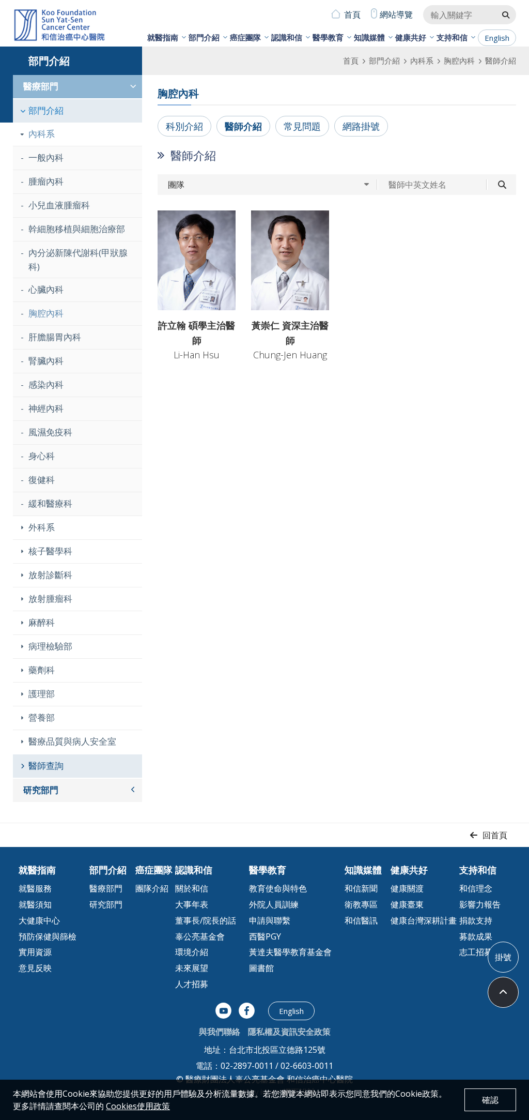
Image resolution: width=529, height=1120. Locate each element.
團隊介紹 (151, 888)
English (497, 38)
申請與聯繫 (269, 920)
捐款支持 (475, 920)
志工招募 (475, 952)
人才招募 (191, 984)
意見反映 (35, 968)
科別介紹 (184, 126)
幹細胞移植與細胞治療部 (76, 229)
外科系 (41, 527)
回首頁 (495, 835)
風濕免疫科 (50, 432)
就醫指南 (162, 37)
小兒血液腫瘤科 (59, 205)
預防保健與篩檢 (47, 936)
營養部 (41, 717)
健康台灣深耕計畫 (424, 920)
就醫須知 (35, 904)
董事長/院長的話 (205, 920)
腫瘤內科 (46, 181)
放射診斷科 (50, 575)
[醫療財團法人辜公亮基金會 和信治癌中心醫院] (59, 26)
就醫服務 (35, 888)
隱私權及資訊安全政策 (289, 1031)
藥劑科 (41, 670)
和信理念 (475, 888)
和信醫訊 (361, 920)
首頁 (352, 14)
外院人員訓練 (274, 904)
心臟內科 (46, 289)
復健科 (41, 480)
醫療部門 (40, 86)
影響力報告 (480, 904)
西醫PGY (265, 936)
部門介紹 (204, 37)
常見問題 (302, 126)
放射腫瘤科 (50, 598)
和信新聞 (361, 888)
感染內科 (46, 384)
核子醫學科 (50, 551)
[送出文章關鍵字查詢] (505, 14)
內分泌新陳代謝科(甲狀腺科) (78, 260)
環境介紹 (191, 952)
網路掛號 (361, 126)
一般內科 (46, 157)
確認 (490, 1100)
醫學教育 (328, 37)
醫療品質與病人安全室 (72, 741)
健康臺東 (407, 904)
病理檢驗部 (50, 646)
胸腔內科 (459, 60)
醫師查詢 (46, 765)
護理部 (41, 694)
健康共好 (410, 37)
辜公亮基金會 (200, 936)
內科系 (421, 60)
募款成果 (475, 936)
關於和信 (191, 888)
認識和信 (286, 37)
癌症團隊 (245, 37)
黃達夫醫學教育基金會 (290, 952)
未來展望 (191, 968)
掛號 (503, 957)
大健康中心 (39, 920)
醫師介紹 (243, 126)
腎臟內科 (46, 361)
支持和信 (452, 37)
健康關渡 (407, 888)
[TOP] (503, 992)
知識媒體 (369, 37)
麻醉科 (41, 622)
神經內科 (46, 408)
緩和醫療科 (50, 503)
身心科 (41, 456)
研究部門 (40, 790)
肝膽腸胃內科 (54, 337)
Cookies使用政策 (138, 1106)
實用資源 (35, 952)
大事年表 (191, 904)
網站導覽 (396, 14)
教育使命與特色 (278, 888)
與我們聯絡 (219, 1031)
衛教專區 (361, 904)
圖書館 (261, 968)
